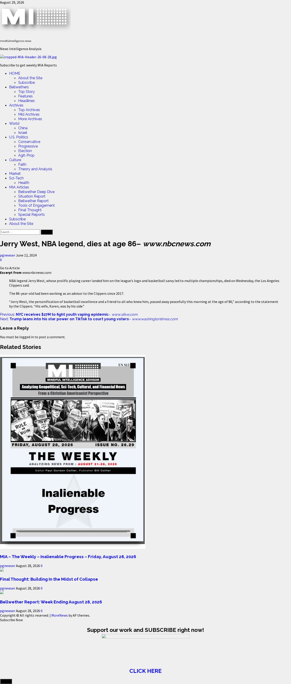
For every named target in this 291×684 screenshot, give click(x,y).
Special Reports (31, 214)
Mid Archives (29, 114)
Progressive (28, 146)
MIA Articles (19, 187)
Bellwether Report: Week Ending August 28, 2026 (51, 601)
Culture (15, 160)
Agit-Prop (26, 155)
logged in (26, 337)
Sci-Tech (16, 178)
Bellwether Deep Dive (36, 192)
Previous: (69, 314)
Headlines (26, 101)
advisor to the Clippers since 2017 (97, 293)
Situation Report (31, 196)
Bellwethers (19, 87)
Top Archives (29, 110)
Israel (22, 132)
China (23, 128)
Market (15, 173)
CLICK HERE (145, 671)
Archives (16, 105)
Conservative (29, 142)
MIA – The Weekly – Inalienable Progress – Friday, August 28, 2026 (68, 556)
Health (23, 183)
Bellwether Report (33, 201)
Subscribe (26, 82)
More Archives (30, 119)
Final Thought (30, 210)
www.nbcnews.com (36, 272)
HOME (14, 73)
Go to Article (10, 268)
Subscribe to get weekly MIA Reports (28, 65)
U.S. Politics (18, 137)
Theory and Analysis (35, 169)
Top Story (26, 91)
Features (25, 96)
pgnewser (8, 255)
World (14, 123)
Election (25, 151)
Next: (89, 319)
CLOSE (6, 681)
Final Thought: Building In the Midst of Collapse (49, 579)
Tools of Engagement (36, 205)
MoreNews (59, 615)
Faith (22, 164)
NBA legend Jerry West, (27, 280)
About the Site (30, 78)
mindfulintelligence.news (15, 41)
